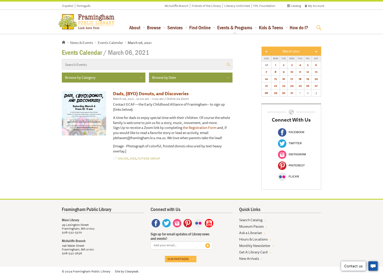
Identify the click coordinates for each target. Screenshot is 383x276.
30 (283, 93)
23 (283, 85)
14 (266, 79)
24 (291, 85)
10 (291, 71)
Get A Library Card (253, 252)
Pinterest (297, 165)
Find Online (200, 27)
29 (275, 93)
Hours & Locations (253, 239)
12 (307, 71)
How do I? (299, 27)
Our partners (178, 259)
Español (67, 5)
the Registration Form (200, 127)
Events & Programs (234, 27)
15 (275, 79)
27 (316, 85)
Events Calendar (110, 42)
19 (307, 79)
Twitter (295, 143)
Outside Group (148, 158)
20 (316, 79)
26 (307, 85)
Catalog (296, 6)
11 (300, 71)
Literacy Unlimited (237, 5)
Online (123, 158)
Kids (133, 158)
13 (316, 71)
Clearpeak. (132, 271)
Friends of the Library (206, 5)
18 (300, 79)
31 (291, 93)
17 (291, 79)
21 (266, 85)
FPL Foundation (264, 5)
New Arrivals (249, 258)
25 (300, 85)
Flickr (294, 176)
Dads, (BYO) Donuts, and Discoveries (151, 93)
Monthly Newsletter (254, 246)
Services (175, 27)
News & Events (81, 42)
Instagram (297, 154)
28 (266, 93)
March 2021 (291, 51)
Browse (154, 27)
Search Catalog (250, 220)
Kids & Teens (271, 27)
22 (275, 85)
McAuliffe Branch (176, 5)
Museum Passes (251, 226)
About (134, 27)
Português (83, 5)
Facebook (297, 132)
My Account (316, 6)
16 (283, 79)
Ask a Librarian (250, 233)
